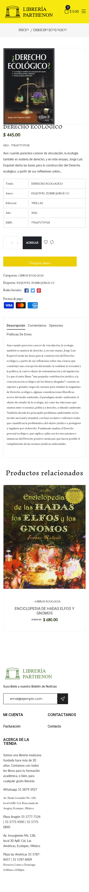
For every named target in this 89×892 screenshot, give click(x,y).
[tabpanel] (44, 537)
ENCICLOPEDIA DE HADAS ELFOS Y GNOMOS (44, 611)
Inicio (24, 30)
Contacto (54, 726)
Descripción (16, 325)
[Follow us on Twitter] (32, 291)
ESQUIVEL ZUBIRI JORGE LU (36, 283)
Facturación (12, 726)
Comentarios (37, 325)
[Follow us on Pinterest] (39, 291)
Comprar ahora (40, 263)
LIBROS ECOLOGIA (31, 276)
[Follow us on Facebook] (26, 291)
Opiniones (56, 325)
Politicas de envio (19, 334)
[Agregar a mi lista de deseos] (46, 242)
